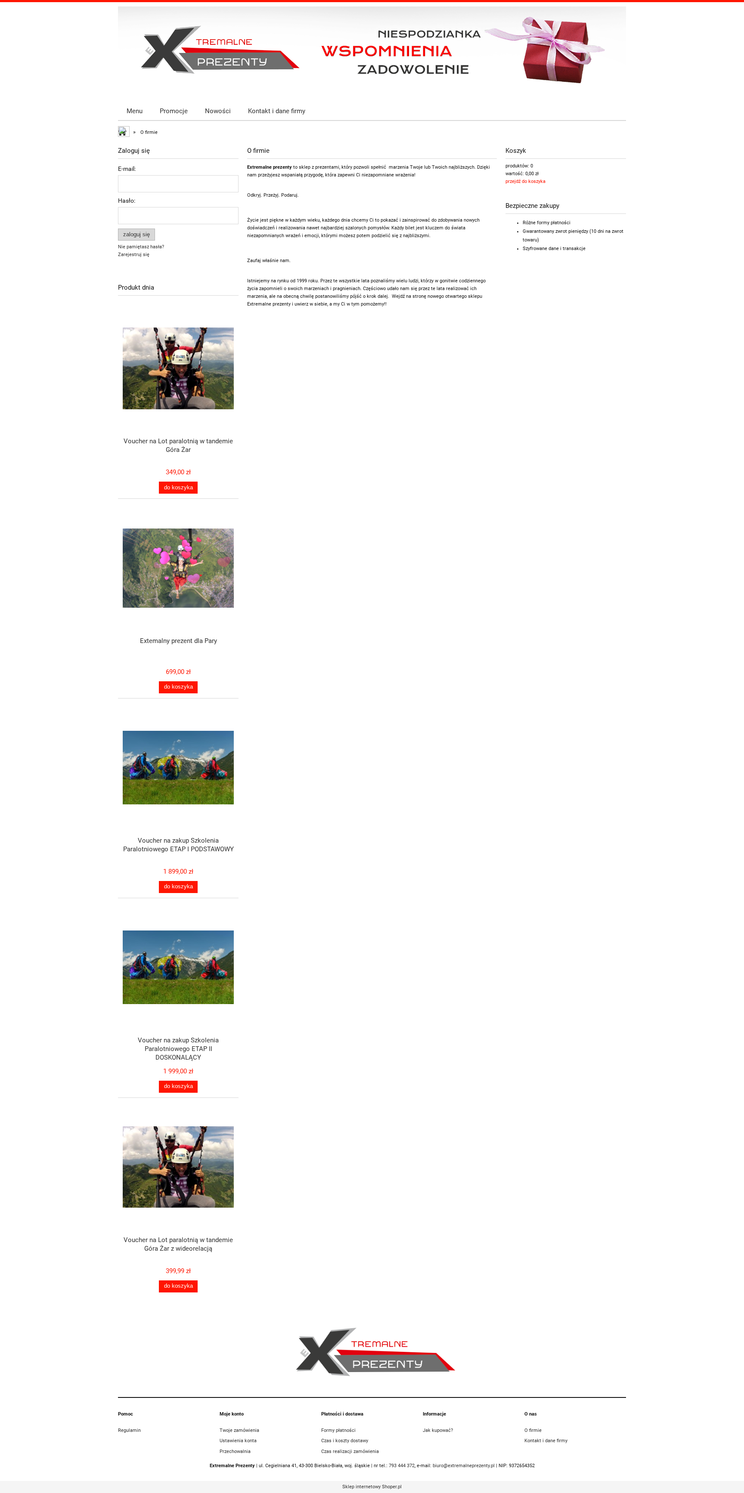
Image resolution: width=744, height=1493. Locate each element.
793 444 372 (402, 1465)
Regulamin (129, 1430)
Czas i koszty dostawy (344, 1441)
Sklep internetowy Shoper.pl (372, 1487)
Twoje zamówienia (239, 1430)
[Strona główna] (372, 49)
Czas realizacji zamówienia (350, 1451)
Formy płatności (338, 1430)
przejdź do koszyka (525, 181)
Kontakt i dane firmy (545, 1441)
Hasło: (126, 200)
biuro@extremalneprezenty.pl (464, 1465)
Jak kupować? (438, 1430)
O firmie (533, 1430)
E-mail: (127, 168)
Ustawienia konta (238, 1441)
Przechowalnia (235, 1451)
